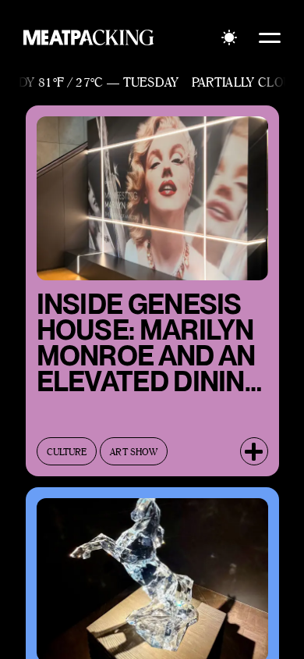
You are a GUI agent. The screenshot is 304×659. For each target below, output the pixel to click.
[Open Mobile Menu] (270, 37)
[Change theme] (229, 37)
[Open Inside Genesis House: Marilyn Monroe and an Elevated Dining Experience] (254, 451)
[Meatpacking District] (88, 37)
